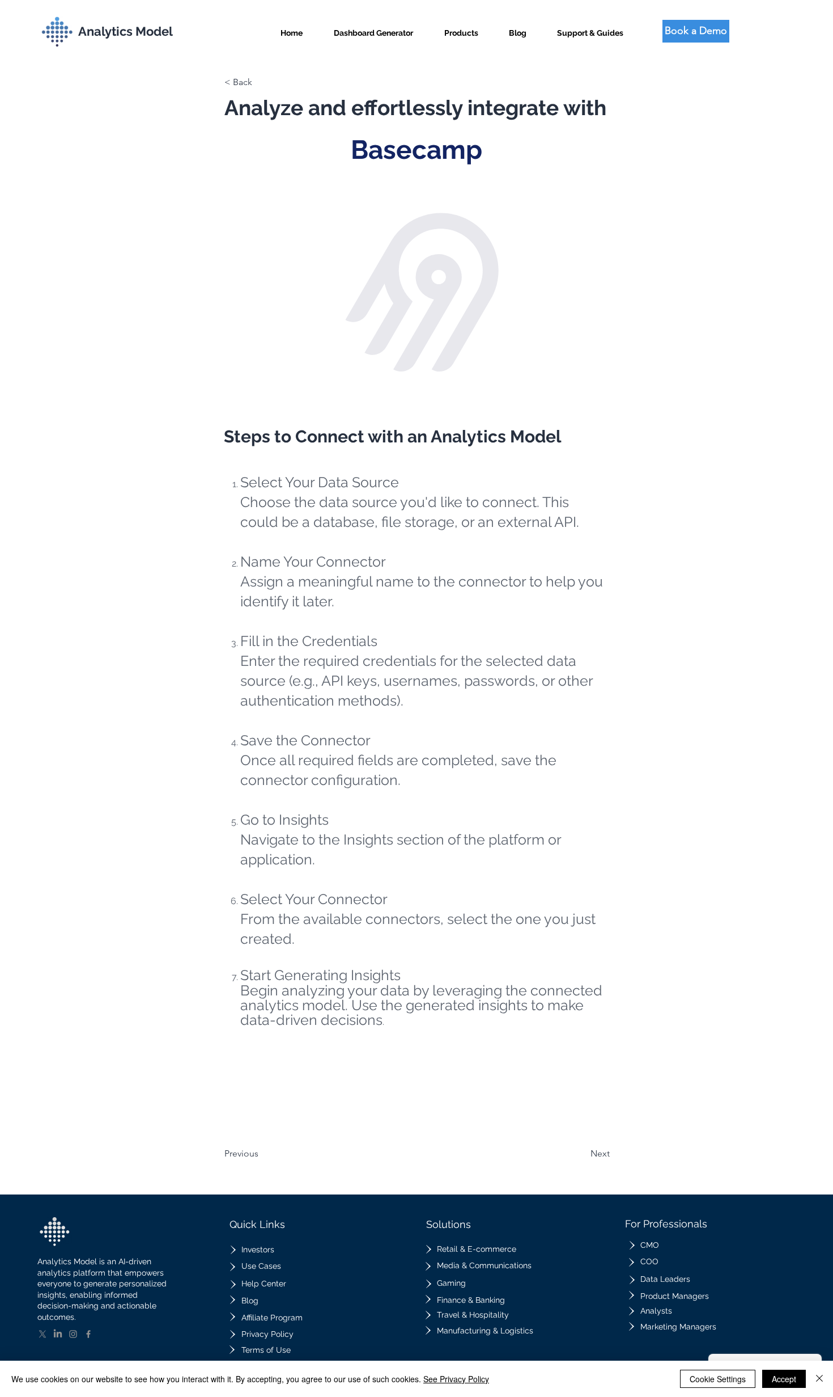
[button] (461, 28)
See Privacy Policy (456, 1379)
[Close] (819, 1379)
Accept (784, 1379)
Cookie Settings (718, 1379)
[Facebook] (88, 1334)
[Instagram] (73, 1334)
